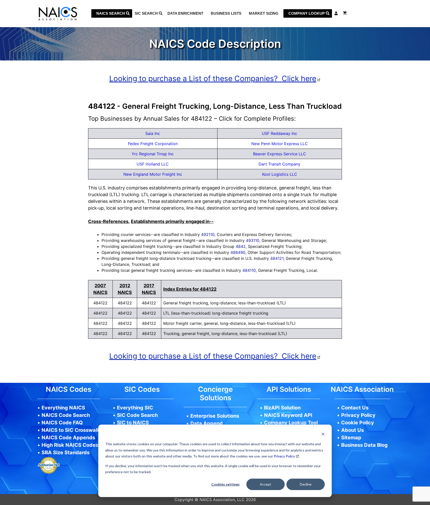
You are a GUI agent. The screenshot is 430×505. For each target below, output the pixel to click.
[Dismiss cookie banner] (323, 435)
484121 (276, 258)
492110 (208, 234)
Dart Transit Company (279, 164)
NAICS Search (111, 13)
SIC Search (147, 13)
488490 (237, 252)
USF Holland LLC (153, 164)
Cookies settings (225, 484)
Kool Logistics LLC (279, 174)
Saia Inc (152, 133)
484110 (249, 270)
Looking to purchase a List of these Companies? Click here (212, 78)
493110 (252, 240)
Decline (306, 484)
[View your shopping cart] (344, 13)
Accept (265, 484)
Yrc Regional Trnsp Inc (153, 153)
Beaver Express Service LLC (279, 153)
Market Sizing (263, 13)
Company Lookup (307, 13)
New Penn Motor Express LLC (279, 143)
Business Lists (226, 13)
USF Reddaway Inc (279, 133)
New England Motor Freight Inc (152, 174)
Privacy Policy (284, 456)
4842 (241, 246)
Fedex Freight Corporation (153, 143)
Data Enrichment (185, 13)
